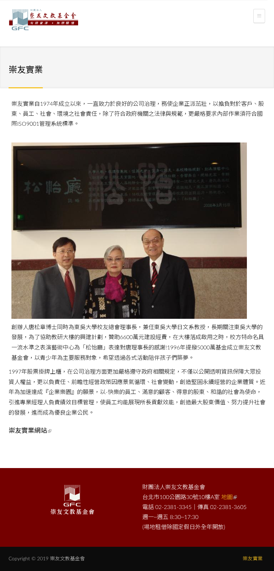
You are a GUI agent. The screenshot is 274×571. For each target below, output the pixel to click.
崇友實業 (253, 558)
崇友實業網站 (28, 431)
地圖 (227, 497)
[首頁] (43, 21)
